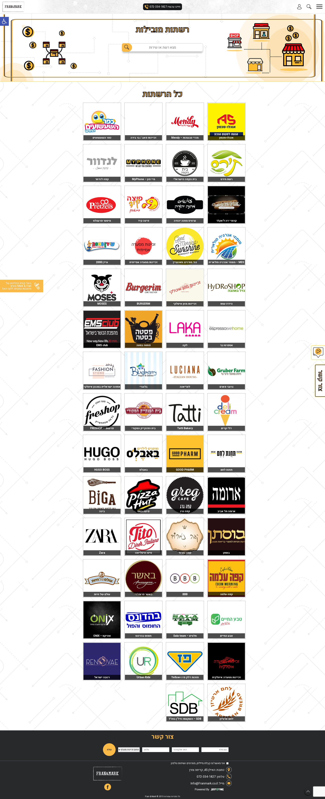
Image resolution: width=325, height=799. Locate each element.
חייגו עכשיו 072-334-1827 (165, 7)
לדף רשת (226, 137)
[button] (4, 21)
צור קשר (319, 380)
